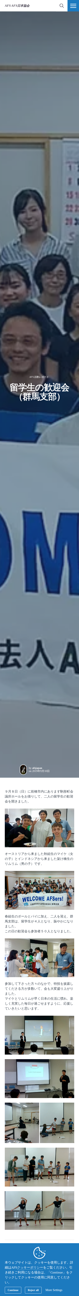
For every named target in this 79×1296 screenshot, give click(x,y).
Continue (13, 1290)
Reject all (33, 1290)
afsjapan (37, 768)
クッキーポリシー (30, 1267)
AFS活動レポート (39, 376)
